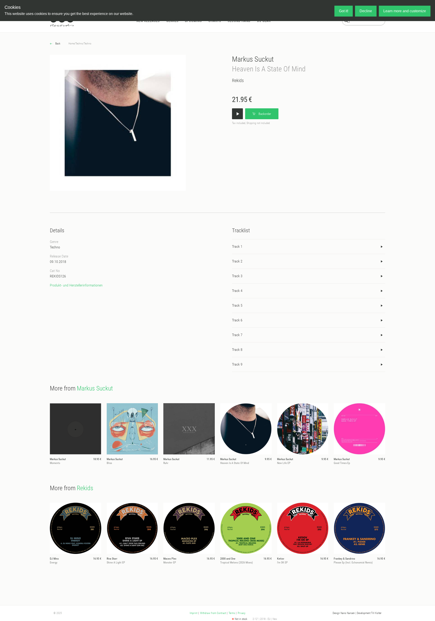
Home (71, 43)
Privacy (241, 613)
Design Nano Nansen (344, 613)
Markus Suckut (253, 59)
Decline (366, 11)
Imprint (193, 613)
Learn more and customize (404, 11)
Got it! (343, 11)
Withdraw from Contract (213, 613)
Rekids (238, 80)
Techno (79, 43)
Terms (232, 613)
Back (57, 43)
